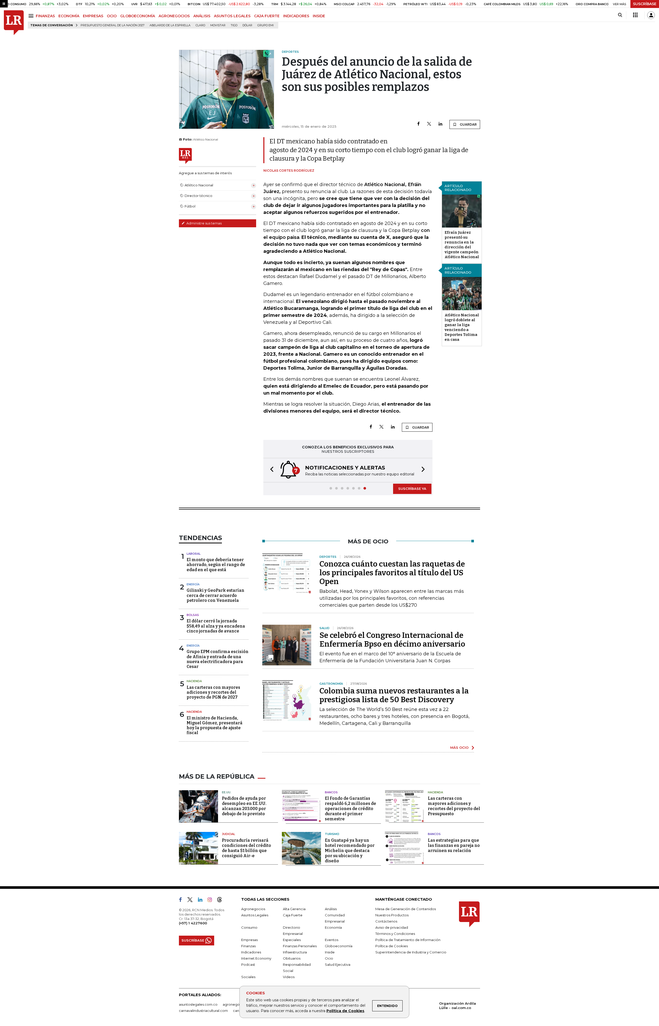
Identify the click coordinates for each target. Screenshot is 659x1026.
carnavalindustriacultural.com (203, 1010)
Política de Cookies (345, 1010)
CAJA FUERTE (267, 16)
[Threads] (221, 901)
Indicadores (251, 952)
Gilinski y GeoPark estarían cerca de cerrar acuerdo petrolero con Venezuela (215, 595)
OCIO (112, 16)
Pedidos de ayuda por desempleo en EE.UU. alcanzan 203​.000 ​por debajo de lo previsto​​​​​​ (244, 806)
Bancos (331, 792)
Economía (333, 927)
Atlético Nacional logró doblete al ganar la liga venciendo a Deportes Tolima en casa (462, 327)
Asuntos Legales (254, 915)
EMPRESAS (93, 16)
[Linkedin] (440, 124)
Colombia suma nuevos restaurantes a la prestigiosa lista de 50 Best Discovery (394, 695)
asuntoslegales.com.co (198, 1004)
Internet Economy (256, 958)
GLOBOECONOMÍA (137, 16)
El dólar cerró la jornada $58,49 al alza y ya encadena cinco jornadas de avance (216, 626)
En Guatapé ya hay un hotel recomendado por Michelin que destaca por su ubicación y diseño (350, 850)
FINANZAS (45, 16)
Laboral (194, 553)
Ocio (329, 958)
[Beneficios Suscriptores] (635, 15)
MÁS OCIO (459, 747)
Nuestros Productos (392, 915)
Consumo (249, 927)
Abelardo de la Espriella (170, 25)
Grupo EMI (265, 25)
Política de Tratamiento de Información (407, 940)
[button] (270, 470)
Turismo (332, 834)
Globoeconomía (338, 946)
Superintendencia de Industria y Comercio (410, 952)
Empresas (249, 940)
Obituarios (291, 958)
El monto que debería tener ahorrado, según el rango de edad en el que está (216, 564)
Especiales (292, 940)
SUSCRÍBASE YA (412, 488)
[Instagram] (211, 901)
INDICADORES (296, 16)
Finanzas (248, 946)
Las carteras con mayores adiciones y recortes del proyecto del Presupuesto (454, 806)
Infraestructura (295, 952)
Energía (193, 584)
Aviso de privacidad (391, 927)
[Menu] (32, 15)
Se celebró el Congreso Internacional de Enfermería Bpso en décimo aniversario (392, 640)
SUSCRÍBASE (644, 4)
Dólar (247, 25)
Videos (288, 977)
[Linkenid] (202, 901)
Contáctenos (386, 921)
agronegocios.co (237, 1004)
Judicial (228, 834)
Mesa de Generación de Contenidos (405, 909)
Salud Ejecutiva (337, 964)
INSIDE (319, 16)
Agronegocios (253, 909)
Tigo (234, 25)
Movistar (218, 25)
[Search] (620, 15)
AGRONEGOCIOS (174, 16)
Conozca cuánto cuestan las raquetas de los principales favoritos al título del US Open (392, 572)
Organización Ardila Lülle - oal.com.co (457, 1005)
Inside (330, 952)
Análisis (331, 909)
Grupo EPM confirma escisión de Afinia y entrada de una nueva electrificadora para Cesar (217, 659)
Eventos (331, 940)
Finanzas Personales (300, 946)
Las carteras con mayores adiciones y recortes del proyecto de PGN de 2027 (213, 692)
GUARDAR (468, 124)
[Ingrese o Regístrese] (651, 15)
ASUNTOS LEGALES (232, 16)
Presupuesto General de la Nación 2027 (112, 25)
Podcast (248, 964)
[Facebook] (418, 124)
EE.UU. (226, 792)
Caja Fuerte (292, 915)
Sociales (248, 977)
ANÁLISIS (201, 16)
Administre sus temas (204, 223)
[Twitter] (429, 124)
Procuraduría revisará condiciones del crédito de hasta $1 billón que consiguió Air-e (246, 848)
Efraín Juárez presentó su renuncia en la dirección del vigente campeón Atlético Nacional (462, 244)
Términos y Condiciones (395, 934)
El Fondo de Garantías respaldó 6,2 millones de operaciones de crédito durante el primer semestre (350, 808)
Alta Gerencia (294, 909)
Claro (200, 25)
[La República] (14, 22)
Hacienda (194, 681)
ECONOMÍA (68, 16)
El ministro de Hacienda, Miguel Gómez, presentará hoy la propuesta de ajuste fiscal (214, 725)
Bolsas (193, 615)
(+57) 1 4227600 (193, 923)
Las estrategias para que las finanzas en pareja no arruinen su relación (454, 845)
